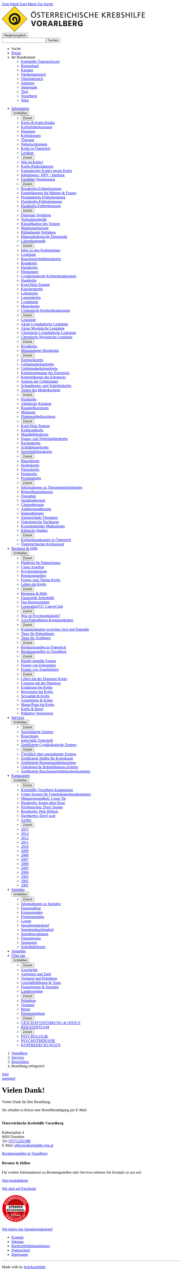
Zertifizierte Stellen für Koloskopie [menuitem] (47, 758)
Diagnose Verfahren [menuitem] (36, 215)
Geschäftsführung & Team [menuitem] (41, 983)
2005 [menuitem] (25, 868)
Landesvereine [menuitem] (32, 991)
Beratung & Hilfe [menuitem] (24, 548)
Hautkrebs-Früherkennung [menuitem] (41, 206)
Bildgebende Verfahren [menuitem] (38, 232)
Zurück (27, 118)
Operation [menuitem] (28, 496)
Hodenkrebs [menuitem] (30, 465)
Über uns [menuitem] (18, 955)
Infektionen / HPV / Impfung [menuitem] (43, 175)
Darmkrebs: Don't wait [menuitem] (38, 816)
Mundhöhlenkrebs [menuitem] (34, 434)
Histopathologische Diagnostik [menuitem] (44, 237)
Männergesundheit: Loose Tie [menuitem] (43, 798)
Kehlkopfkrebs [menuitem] (32, 430)
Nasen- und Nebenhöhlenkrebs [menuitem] (44, 439)
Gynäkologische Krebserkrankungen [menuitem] (48, 276)
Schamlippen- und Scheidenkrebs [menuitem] (46, 386)
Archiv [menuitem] (26, 820)
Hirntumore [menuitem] (29, 272)
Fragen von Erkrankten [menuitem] (38, 665)
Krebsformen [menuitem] (31, 136)
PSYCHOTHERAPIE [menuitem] (38, 1041)
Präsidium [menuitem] (28, 1001)
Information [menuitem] (20, 108)
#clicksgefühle (35, 1267)
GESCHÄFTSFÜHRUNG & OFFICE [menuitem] (51, 1023)
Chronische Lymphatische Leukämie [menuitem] (48, 333)
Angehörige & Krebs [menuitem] (37, 700)
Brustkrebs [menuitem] (29, 263)
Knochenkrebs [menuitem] (32, 289)
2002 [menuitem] (25, 881)
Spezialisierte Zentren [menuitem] (37, 732)
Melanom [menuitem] (28, 412)
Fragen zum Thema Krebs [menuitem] (40, 580)
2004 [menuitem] (25, 872)
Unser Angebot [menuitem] (32, 567)
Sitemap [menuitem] (17, 1242)
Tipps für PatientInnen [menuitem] (37, 634)
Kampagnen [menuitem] (20, 775)
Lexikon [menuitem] (27, 153)
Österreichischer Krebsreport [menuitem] (42, 544)
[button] (15, 35)
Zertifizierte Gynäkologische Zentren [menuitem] (48, 745)
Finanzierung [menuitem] (31, 938)
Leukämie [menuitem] (28, 254)
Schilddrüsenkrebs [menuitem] (35, 447)
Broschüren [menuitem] (29, 736)
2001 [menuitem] (25, 885)
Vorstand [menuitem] (27, 1005)
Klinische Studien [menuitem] (34, 530)
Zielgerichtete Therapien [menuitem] (39, 518)
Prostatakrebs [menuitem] (31, 478)
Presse (16, 53)
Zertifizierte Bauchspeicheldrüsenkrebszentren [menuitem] (55, 771)
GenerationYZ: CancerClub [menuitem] (42, 606)
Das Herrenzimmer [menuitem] (35, 602)
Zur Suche (45, 4)
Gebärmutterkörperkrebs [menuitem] (39, 368)
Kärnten (27, 70)
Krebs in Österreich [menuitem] (35, 148)
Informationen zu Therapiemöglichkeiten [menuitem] (51, 487)
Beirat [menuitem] (25, 1009)
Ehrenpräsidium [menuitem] (33, 1013)
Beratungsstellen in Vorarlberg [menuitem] (43, 652)
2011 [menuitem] (24, 842)
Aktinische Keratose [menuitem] (36, 404)
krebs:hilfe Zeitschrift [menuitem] (37, 740)
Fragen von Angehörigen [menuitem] (40, 669)
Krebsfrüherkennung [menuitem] (36, 127)
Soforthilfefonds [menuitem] (33, 947)
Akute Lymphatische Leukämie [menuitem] (44, 324)
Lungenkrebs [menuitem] (31, 297)
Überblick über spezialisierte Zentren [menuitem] (48, 754)
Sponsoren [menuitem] (29, 942)
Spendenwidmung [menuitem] (34, 934)
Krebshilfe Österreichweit (40, 61)
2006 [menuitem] (25, 864)
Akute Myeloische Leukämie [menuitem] (43, 328)
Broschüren (20, 1062)
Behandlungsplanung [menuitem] (37, 492)
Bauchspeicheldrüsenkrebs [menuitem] (41, 259)
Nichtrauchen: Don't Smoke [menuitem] (42, 807)
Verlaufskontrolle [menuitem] (34, 219)
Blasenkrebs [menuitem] (30, 461)
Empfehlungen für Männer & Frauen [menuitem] (48, 193)
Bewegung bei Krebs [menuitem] (37, 692)
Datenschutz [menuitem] (20, 1250)
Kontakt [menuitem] (17, 1237)
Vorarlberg (29, 96)
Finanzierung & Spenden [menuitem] (40, 987)
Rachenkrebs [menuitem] (31, 443)
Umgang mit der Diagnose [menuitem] (41, 683)
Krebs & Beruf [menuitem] (32, 709)
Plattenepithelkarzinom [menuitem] (38, 416)
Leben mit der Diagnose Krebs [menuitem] (44, 679)
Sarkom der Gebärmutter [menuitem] (39, 381)
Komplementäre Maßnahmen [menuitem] (43, 526)
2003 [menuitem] (25, 877)
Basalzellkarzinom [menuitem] (35, 408)
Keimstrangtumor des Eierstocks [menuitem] (45, 373)
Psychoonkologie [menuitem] (34, 571)
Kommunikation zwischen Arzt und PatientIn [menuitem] (55, 629)
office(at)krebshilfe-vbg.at (33, 1145)
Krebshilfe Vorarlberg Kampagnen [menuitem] (47, 790)
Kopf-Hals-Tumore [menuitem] (35, 285)
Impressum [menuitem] (19, 1254)
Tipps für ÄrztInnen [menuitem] (36, 638)
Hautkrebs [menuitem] (28, 280)
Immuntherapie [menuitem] (32, 513)
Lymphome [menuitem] (29, 302)
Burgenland (30, 66)
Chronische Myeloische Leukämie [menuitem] (46, 337)
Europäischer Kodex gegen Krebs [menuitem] (46, 171)
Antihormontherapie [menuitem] (36, 509)
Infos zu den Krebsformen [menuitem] (40, 250)
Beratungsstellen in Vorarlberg (24, 1153)
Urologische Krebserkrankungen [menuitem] (45, 310)
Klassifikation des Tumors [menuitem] (40, 224)
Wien (25, 100)
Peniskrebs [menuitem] (29, 474)
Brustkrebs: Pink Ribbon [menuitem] (39, 811)
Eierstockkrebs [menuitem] (32, 360)
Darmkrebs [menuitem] (29, 267)
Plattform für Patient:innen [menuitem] (41, 563)
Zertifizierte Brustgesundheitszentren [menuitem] (48, 763)
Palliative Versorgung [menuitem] (37, 713)
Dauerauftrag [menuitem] (31, 908)
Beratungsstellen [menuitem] (33, 576)
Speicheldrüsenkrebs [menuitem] (36, 452)
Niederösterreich (33, 74)
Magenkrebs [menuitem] (30, 306)
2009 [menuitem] (25, 851)
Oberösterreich (32, 79)
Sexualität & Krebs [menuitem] (35, 696)
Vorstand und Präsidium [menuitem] (39, 978)
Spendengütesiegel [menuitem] (35, 925)
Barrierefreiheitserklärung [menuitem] (30, 1246)
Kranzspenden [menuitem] (32, 912)
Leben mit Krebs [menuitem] (33, 584)
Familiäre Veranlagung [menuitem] (38, 179)
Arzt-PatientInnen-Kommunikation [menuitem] (47, 620)
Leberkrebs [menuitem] (29, 293)
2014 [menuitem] (25, 834)
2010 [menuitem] (25, 846)
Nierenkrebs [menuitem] (30, 469)
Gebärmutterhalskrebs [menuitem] (37, 364)
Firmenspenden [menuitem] (32, 917)
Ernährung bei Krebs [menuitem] (36, 687)
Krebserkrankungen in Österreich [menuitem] (46, 540)
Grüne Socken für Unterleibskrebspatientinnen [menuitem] (56, 794)
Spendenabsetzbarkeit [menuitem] (37, 930)
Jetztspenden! (8, 1076)
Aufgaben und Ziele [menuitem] (36, 974)
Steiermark (29, 87)
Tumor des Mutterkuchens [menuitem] (40, 390)
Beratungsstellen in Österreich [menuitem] (43, 647)
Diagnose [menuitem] (28, 131)
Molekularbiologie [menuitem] (35, 228)
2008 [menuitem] (25, 855)
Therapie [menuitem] (27, 140)
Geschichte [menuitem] (29, 970)
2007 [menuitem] (25, 859)
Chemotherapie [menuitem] (32, 505)
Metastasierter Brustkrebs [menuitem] (40, 351)
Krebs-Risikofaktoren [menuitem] (37, 166)
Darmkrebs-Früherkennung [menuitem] (41, 201)
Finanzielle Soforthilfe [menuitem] (37, 598)
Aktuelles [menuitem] (18, 951)
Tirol (24, 92)
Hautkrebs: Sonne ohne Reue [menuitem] (43, 803)
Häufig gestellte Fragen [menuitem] (38, 661)
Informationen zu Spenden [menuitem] (41, 904)
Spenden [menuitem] (18, 889)
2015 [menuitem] (25, 829)
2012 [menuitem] (25, 838)
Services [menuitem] (17, 717)
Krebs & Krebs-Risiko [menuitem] (38, 123)
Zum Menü (28, 4)
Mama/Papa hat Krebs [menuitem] (37, 705)
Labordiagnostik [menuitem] (33, 241)
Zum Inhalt (11, 4)
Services (17, 1057)
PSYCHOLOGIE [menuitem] (34, 1036)
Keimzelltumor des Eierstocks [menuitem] (43, 377)
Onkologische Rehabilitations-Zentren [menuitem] (49, 767)
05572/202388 (19, 1141)
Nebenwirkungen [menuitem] (34, 144)
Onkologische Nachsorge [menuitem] (40, 522)
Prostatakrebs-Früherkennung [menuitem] (43, 197)
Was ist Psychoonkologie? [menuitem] (40, 616)
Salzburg (27, 83)
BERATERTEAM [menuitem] (35, 1027)
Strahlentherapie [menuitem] (33, 500)
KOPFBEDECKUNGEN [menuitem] (41, 1045)
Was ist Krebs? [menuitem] (32, 162)
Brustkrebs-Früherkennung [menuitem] (41, 189)
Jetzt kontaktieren (15, 1180)
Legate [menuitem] (26, 921)
